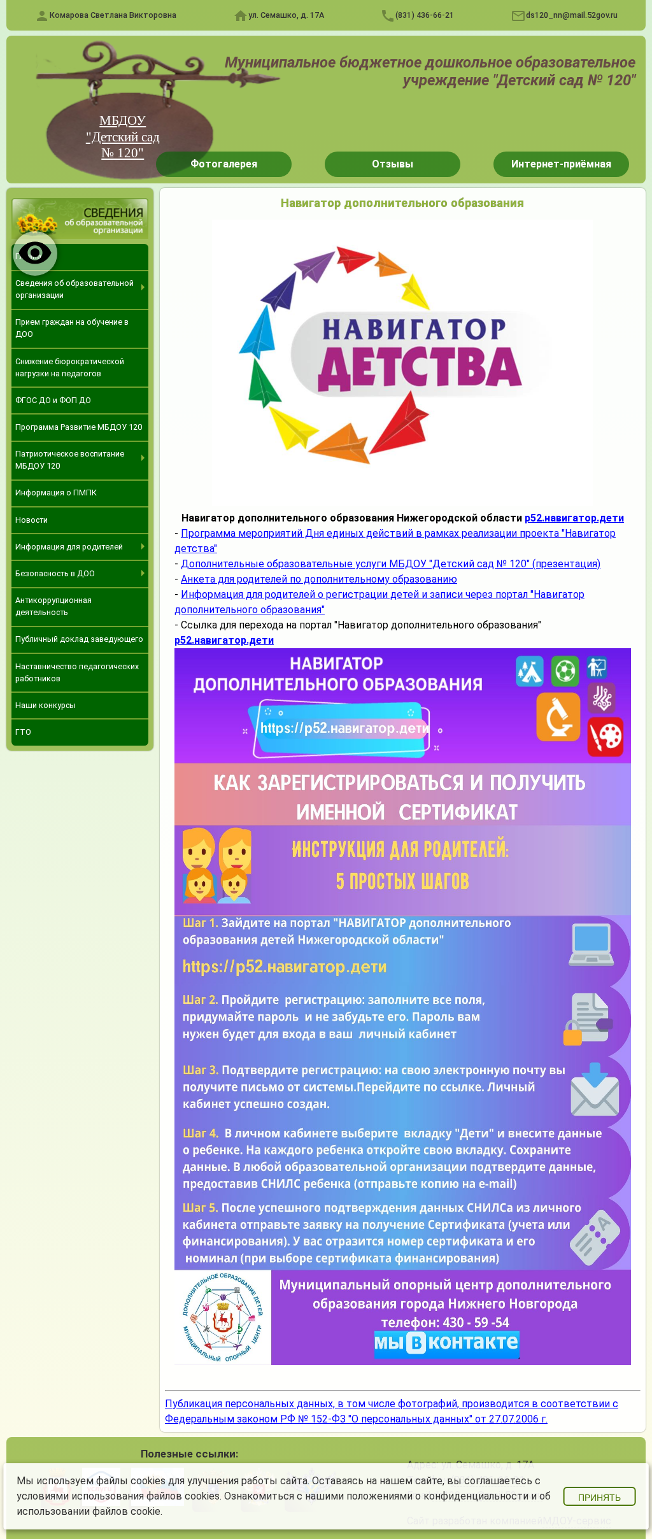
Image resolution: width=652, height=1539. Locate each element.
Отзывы (392, 164)
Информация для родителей (69, 546)
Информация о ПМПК (56, 492)
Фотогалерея (223, 164)
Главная (30, 256)
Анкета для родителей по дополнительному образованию (319, 579)
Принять (599, 1498)
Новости (31, 520)
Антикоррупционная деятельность (53, 606)
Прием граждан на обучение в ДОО (72, 328)
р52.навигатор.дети (574, 518)
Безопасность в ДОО (55, 573)
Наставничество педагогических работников (77, 672)
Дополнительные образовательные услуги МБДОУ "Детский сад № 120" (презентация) (390, 564)
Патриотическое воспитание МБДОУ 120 (69, 460)
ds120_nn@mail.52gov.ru (572, 15)
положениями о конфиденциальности (437, 1496)
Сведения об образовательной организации (74, 289)
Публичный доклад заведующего (79, 639)
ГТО (23, 732)
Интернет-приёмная (561, 164)
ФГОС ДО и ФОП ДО (53, 400)
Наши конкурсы (45, 705)
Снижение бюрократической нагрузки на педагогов (69, 367)
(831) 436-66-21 (424, 15)
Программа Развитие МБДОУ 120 (78, 427)
